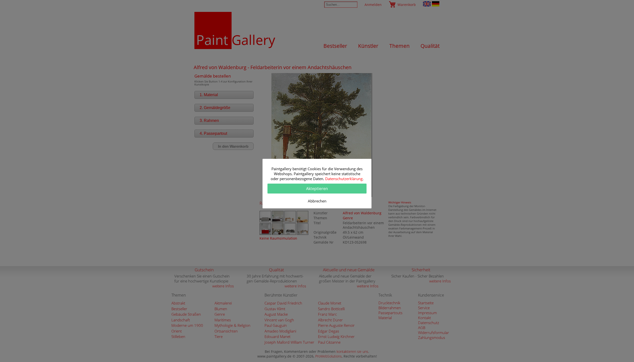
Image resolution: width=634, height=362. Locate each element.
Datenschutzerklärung (344, 178)
